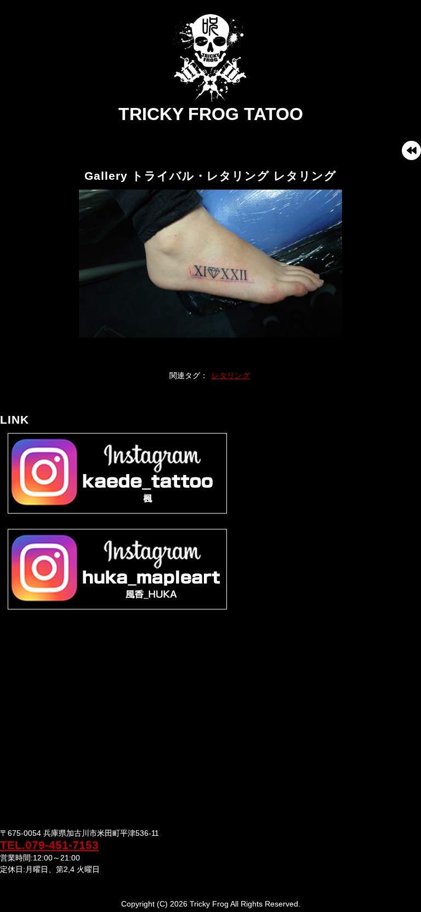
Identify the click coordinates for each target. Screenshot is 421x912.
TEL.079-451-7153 (49, 845)
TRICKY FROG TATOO (210, 114)
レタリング (231, 375)
